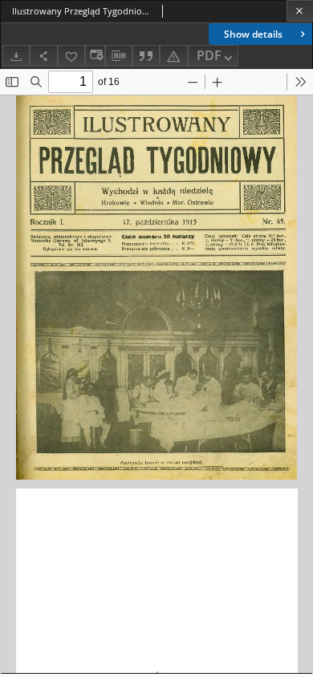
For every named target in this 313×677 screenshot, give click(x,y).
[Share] (43, 56)
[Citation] (146, 56)
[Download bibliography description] (118, 56)
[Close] (300, 11)
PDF (209, 55)
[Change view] (94, 56)
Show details (253, 34)
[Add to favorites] (71, 56)
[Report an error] (173, 56)
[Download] (16, 56)
